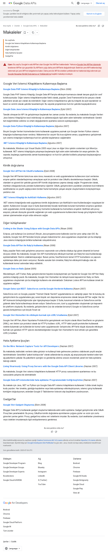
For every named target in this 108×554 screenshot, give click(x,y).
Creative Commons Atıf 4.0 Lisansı (50, 440)
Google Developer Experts (13, 472)
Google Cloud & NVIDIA (12, 480)
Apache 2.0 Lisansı (88, 440)
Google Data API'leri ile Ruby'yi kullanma (23, 245)
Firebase (76, 472)
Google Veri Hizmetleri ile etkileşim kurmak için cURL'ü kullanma (35, 315)
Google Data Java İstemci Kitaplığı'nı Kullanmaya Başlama (31, 109)
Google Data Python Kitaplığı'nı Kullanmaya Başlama (28, 126)
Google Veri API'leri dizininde (89, 64)
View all (76, 493)
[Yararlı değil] (103, 26)
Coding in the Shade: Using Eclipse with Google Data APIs (31, 228)
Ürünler (17, 26)
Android (76, 463)
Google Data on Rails (13, 268)
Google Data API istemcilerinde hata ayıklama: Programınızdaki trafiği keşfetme (43, 380)
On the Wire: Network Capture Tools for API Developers (31, 346)
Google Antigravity (80, 480)
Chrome (76, 467)
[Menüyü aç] (4, 3)
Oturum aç (100, 3)
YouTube (42, 484)
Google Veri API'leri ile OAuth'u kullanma (23, 171)
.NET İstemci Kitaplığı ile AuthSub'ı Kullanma (24, 197)
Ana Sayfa (7, 26)
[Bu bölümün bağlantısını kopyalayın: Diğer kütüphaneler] (29, 223)
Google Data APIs (30, 26)
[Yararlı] (99, 26)
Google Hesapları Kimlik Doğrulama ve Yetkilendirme (29, 74)
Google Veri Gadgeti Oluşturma (18, 405)
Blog (40, 463)
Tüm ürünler (8, 531)
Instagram (42, 472)
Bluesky (41, 467)
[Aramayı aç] (72, 3)
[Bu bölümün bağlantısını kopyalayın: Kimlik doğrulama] (26, 165)
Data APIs (29, 3)
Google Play (78, 489)
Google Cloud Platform (12, 522)
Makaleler (43, 26)
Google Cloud (78, 484)
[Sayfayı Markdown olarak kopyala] (33, 32)
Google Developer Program (14, 463)
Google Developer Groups (13, 467)
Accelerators (8, 476)
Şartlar (6, 542)
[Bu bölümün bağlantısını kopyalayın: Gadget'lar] (18, 399)
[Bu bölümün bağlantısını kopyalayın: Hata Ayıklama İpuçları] (32, 341)
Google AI (7, 527)
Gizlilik (13, 542)
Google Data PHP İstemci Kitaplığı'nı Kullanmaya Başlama (31, 89)
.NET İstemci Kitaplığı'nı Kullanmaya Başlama (25, 143)
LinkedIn (41, 476)
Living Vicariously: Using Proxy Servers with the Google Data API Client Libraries (43, 366)
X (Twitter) (42, 480)
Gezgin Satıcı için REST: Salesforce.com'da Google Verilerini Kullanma (38, 288)
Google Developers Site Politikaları (40, 443)
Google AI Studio (80, 476)
